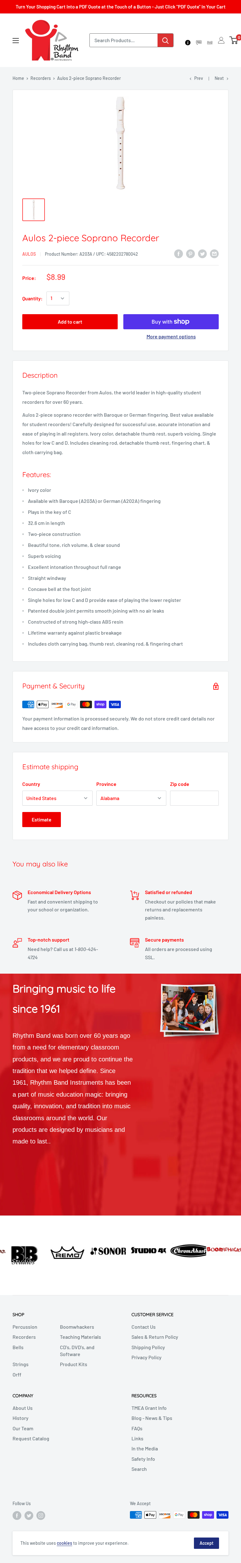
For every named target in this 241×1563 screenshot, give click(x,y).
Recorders (40, 78)
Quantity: (32, 298)
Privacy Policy (146, 1357)
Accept (206, 1543)
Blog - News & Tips (151, 1418)
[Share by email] (214, 253)
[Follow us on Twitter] (28, 1515)
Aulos (29, 254)
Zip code (179, 784)
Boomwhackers (77, 1327)
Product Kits (73, 1364)
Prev (198, 78)
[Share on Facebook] (178, 253)
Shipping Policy (148, 1347)
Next (219, 78)
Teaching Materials (80, 1337)
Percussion (25, 1327)
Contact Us (143, 1327)
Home (18, 78)
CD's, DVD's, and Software (77, 1350)
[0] (234, 40)
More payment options (171, 336)
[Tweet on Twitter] (202, 253)
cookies (64, 1543)
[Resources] (198, 40)
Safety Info (143, 1459)
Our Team (23, 1428)
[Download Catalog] (209, 40)
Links (137, 1438)
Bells (18, 1347)
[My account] (221, 40)
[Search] (165, 40)
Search (139, 1469)
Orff (17, 1374)
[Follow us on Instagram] (40, 1515)
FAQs (136, 1428)
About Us (23, 1408)
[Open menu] (16, 40)
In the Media (144, 1448)
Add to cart (70, 322)
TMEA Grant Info (149, 1408)
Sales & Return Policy (154, 1337)
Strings (21, 1364)
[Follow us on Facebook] (17, 1515)
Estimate (41, 819)
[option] (20, 1250)
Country (31, 784)
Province (106, 784)
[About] (187, 40)
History (21, 1418)
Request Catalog (31, 1438)
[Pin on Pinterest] (190, 253)
